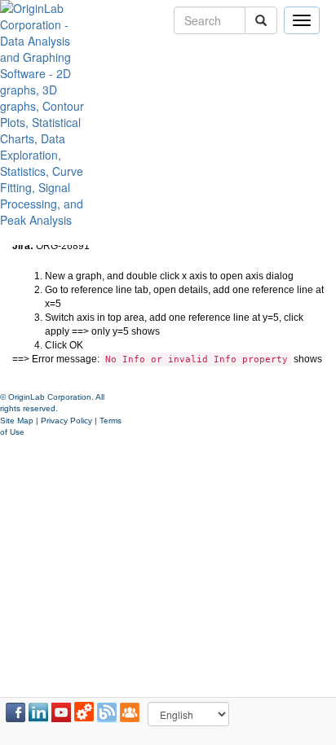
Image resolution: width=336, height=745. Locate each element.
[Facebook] (15, 712)
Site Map (16, 420)
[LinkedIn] (38, 712)
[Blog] (106, 712)
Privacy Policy (66, 420)
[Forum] (129, 712)
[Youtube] (61, 712)
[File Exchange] (84, 712)
